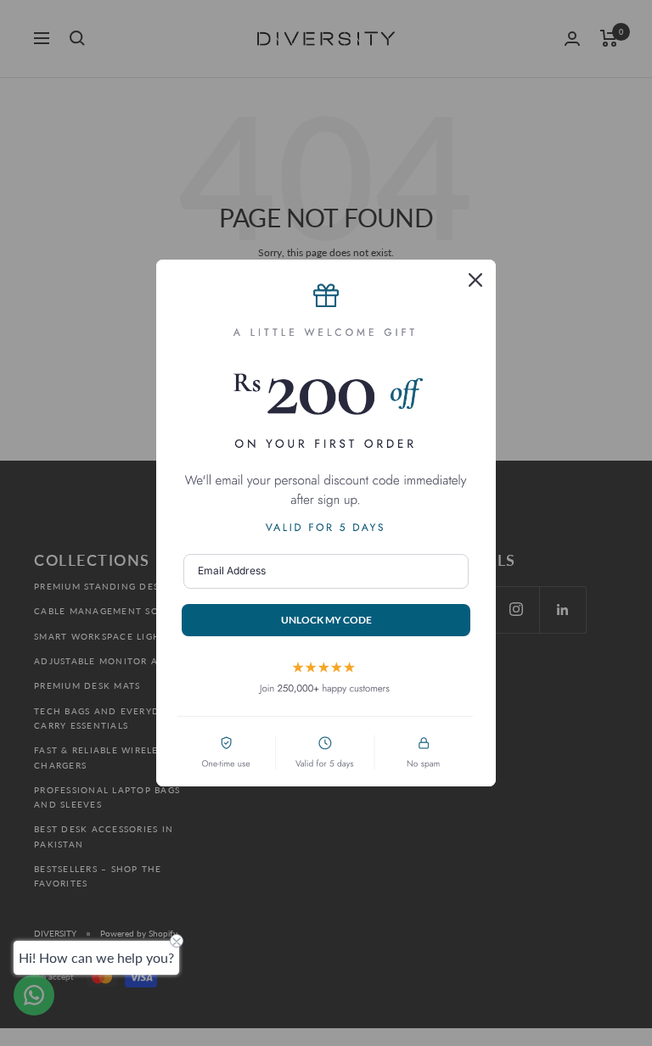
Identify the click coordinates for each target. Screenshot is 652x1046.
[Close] (475, 280)
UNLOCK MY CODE (326, 619)
